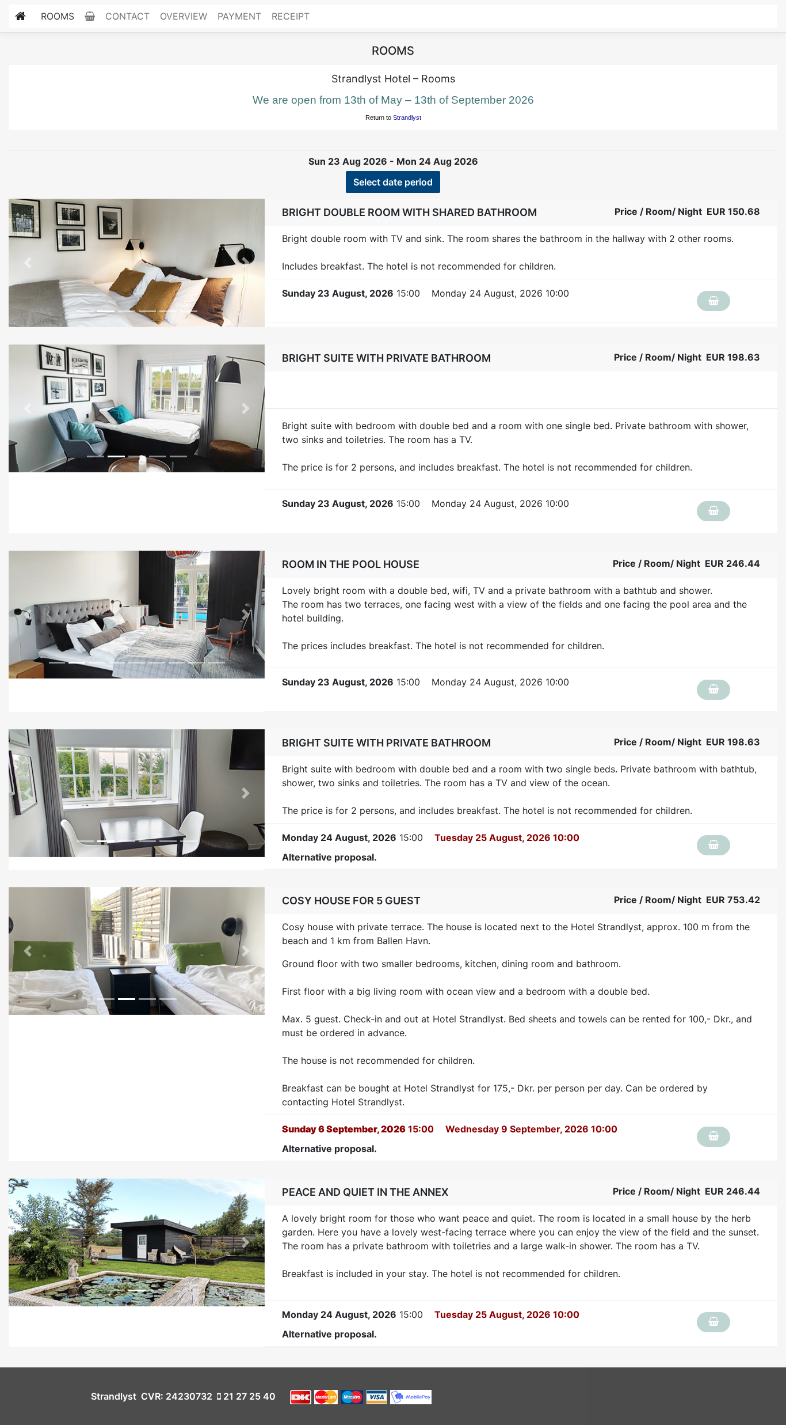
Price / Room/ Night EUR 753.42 (687, 899)
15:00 (351, 293)
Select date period (393, 182)
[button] (28, 263)
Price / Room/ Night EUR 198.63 (687, 357)
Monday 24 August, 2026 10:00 (500, 293)
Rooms (57, 16)
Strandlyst (407, 117)
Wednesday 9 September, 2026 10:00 (531, 1129)
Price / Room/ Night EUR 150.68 (687, 211)
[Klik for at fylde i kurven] (713, 301)
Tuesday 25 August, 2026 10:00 (506, 837)
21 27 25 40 (248, 1396)
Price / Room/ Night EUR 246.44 (686, 563)
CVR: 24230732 (175, 1396)
